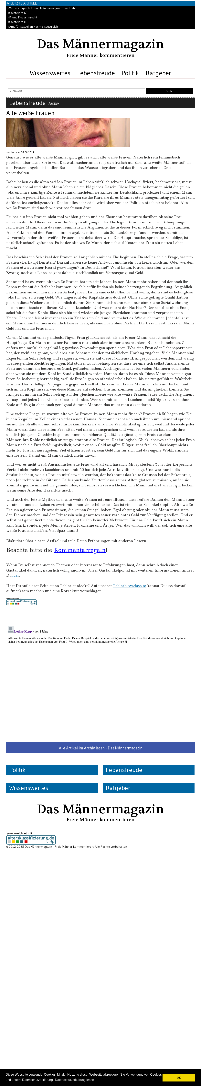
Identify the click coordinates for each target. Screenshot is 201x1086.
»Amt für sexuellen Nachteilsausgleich (33, 26)
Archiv (53, 103)
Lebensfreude (96, 73)
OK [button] (179, 1077)
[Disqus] (100, 674)
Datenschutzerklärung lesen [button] (74, 1079)
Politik (130, 73)
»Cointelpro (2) (17, 13)
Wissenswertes (50, 73)
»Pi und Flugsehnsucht (22, 17)
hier (15, 575)
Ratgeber (158, 73)
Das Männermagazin (100, 44)
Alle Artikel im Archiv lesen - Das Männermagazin (100, 748)
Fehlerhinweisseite (129, 585)
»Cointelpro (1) (17, 22)
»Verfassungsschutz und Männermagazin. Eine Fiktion (43, 8)
